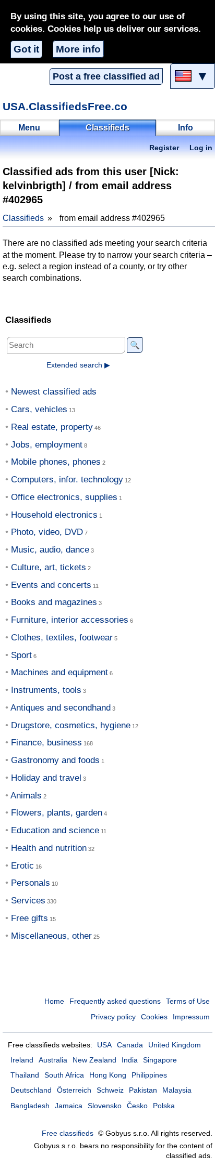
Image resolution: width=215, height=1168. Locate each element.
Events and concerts (51, 585)
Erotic (22, 866)
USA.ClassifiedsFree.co (65, 106)
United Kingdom (174, 1045)
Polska (164, 1106)
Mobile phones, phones (56, 462)
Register (164, 148)
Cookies (154, 1017)
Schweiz (110, 1090)
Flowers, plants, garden (56, 813)
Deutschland (31, 1090)
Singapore (160, 1060)
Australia (53, 1060)
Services (28, 900)
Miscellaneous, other (51, 936)
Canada (130, 1045)
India (130, 1060)
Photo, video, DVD (47, 532)
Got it (26, 49)
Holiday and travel (46, 778)
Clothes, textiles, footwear (62, 637)
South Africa (64, 1075)
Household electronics (54, 515)
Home (54, 1001)
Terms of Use (188, 1001)
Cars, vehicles (39, 409)
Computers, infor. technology (67, 479)
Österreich (74, 1090)
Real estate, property (52, 427)
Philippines (149, 1075)
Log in (200, 148)
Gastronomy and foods (55, 760)
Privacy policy (113, 1017)
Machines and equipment (59, 672)
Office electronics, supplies (64, 497)
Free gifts (29, 918)
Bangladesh (30, 1106)
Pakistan (143, 1090)
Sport (21, 655)
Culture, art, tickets (48, 567)
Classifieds (23, 218)
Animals (26, 795)
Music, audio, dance (50, 550)
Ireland (21, 1060)
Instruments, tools (46, 690)
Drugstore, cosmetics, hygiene (70, 725)
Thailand (24, 1075)
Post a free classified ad (106, 76)
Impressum (191, 1017)
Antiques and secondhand (60, 708)
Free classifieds (67, 1133)
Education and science (55, 830)
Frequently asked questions (115, 1001)
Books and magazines (54, 602)
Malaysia (177, 1090)
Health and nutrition (49, 848)
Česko (137, 1106)
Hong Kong (107, 1075)
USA (104, 1045)
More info (78, 49)
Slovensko (105, 1106)
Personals (30, 883)
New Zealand (94, 1060)
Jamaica (68, 1106)
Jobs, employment (46, 445)
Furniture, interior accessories (69, 620)
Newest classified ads (54, 392)
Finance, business (46, 742)
